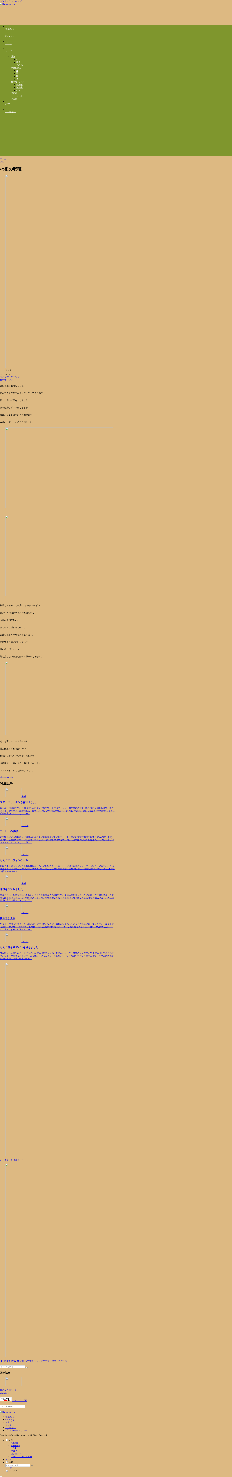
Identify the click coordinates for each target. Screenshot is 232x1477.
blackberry (9, 1419)
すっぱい (8, 380)
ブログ (3, 377)
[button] (26, 1367)
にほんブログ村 (19, 1400)
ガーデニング (12, 377)
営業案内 (9, 1417)
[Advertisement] (116, 137)
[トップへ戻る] (1, 1476)
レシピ (8, 1422)
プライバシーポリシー (16, 1430)
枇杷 (2, 380)
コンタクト (10, 1427)
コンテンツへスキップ (10, 1)
